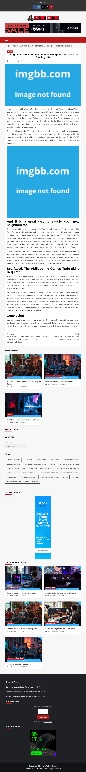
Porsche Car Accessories (50, 477)
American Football (13, 460)
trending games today (14, 481)
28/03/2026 (23, 387)
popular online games (29, 477)
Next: (61, 336)
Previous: (25, 338)
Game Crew (48, 722)
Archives (8, 442)
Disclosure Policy (44, 766)
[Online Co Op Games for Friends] (62, 366)
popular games (12, 477)
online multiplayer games (49, 473)
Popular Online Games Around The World (60, 593)
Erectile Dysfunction (71, 460)
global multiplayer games (16, 468)
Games (10, 51)
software (75, 477)
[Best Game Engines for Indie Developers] (62, 613)
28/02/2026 (62, 631)
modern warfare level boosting (68, 468)
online (9, 473)
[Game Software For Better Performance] (23, 578)
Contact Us (33, 766)
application (41, 460)
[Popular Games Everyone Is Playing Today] (23, 366)
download (55, 460)
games (53, 464)
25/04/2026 (23, 595)
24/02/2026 (23, 422)
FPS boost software (13, 464)
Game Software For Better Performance (21, 593)
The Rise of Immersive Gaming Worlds (23, 420)
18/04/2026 (62, 595)
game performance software (35, 464)
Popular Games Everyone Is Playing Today (22, 629)
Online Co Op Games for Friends (59, 382)
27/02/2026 (62, 384)
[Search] (79, 40)
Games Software (13, 587)
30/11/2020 (23, 61)
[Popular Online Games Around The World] (62, 578)
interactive (33, 468)
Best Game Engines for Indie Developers (60, 629)
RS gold (65, 477)
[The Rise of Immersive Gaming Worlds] (23, 405)
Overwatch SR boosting (71, 473)
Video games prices (32, 481)
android (29, 460)
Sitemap (54, 766)
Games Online (57, 376)
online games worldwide (25, 473)
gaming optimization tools (69, 464)
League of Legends (46, 468)
